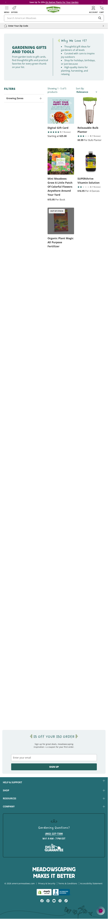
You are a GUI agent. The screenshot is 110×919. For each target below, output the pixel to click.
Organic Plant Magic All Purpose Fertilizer (60, 242)
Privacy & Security (46, 883)
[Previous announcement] (5, 2)
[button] (6, 10)
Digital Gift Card (58, 127)
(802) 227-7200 (54, 833)
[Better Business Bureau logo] (62, 892)
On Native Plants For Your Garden (61, 2)
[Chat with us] (100, 910)
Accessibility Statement (91, 883)
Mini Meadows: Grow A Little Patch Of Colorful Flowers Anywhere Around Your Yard (60, 186)
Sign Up (54, 766)
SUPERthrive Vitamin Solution (88, 180)
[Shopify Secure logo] (44, 892)
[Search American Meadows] (99, 18)
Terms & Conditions (67, 883)
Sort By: (80, 88)
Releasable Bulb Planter (87, 129)
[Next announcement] (102, 2)
